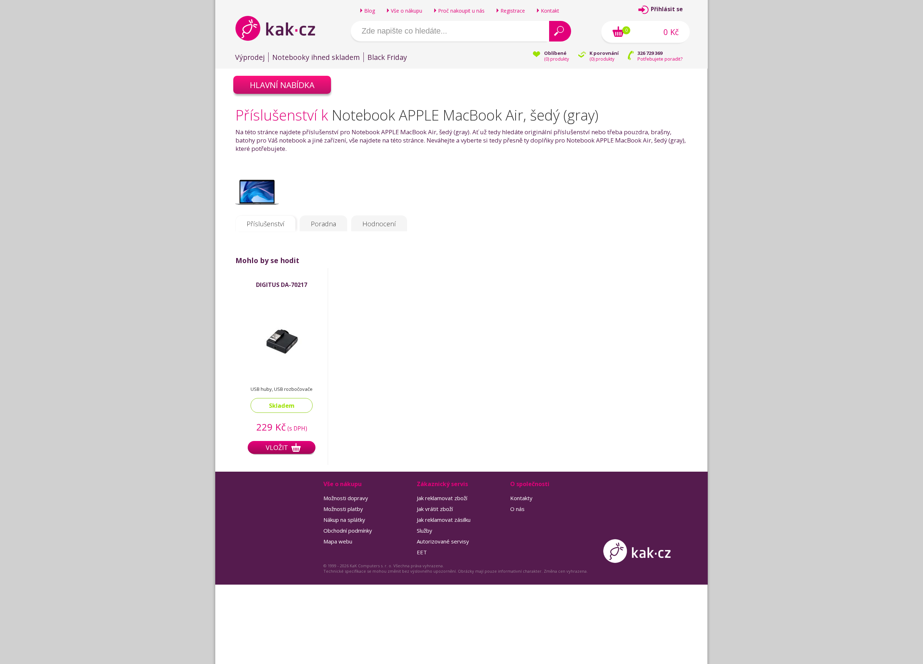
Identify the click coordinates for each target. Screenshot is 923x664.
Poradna (323, 223)
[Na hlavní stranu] (281, 28)
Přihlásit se (667, 9)
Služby (424, 530)
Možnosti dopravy (345, 498)
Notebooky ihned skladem (316, 57)
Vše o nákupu (406, 10)
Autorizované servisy (443, 541)
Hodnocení (379, 223)
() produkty (556, 59)
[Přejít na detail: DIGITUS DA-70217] (282, 370)
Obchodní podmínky (347, 530)
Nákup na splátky (344, 519)
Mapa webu (337, 541)
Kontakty (521, 498)
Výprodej (250, 57)
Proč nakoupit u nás (461, 10)
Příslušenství (265, 223)
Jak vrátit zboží (435, 508)
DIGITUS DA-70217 (281, 285)
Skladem (282, 405)
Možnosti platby (343, 508)
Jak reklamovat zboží (442, 498)
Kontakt (550, 10)
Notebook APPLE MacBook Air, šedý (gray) (465, 115)
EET (422, 552)
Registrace (512, 10)
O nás (517, 508)
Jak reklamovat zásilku (444, 519)
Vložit (277, 447)
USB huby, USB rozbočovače (282, 389)
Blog (369, 10)
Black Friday (387, 57)
